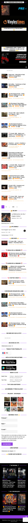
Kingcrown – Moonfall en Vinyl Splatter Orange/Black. (17, 76)
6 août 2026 (12, 257)
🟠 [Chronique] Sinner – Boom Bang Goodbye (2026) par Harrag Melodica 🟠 (17, 324)
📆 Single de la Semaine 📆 (14, 250)
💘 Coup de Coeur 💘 (14, 278)
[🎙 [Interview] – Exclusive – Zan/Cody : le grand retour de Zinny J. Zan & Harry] (10, 473)
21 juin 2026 (5, 79)
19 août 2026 (5, 128)
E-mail (3, 429)
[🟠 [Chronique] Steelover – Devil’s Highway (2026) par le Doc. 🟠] (4, 314)
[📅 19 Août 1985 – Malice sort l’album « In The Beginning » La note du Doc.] (14, 399)
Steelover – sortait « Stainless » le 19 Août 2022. (17, 143)
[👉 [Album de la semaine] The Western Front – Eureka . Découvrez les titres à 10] (4, 268)
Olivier (10, 79)
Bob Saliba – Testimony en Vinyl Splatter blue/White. (17, 85)
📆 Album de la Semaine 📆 (14, 263)
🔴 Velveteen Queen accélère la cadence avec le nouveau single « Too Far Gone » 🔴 (17, 254)
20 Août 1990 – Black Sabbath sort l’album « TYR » (16, 114)
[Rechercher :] (14, 70)
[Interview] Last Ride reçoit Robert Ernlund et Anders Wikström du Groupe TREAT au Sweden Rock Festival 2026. (16, 155)
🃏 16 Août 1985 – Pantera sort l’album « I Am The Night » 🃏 (17, 166)
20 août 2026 (5, 98)
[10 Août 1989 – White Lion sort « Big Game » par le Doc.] (20, 409)
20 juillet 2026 (12, 272)
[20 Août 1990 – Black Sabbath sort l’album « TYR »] (7, 399)
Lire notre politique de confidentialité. (12, 439)
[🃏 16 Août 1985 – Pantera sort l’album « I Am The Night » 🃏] (20, 399)
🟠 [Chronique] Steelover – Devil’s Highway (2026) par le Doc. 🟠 (17, 125)
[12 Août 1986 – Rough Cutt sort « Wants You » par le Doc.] (14, 409)
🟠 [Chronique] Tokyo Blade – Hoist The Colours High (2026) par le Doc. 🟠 (18, 105)
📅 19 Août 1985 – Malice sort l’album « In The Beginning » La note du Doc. (17, 135)
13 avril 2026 (5, 88)
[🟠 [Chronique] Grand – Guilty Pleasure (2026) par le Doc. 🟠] (4, 295)
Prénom (4, 418)
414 (13, 207)
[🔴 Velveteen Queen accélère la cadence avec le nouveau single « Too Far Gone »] (4, 255)
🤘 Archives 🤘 (14, 238)
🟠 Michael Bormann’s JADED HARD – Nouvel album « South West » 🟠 (16, 177)
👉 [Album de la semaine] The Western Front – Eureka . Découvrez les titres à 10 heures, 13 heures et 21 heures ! (17, 268)
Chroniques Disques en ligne (14, 291)
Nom (3, 424)
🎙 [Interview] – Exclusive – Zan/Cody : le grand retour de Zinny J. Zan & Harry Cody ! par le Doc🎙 (9, 484)
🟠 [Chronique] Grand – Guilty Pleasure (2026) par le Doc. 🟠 (17, 95)
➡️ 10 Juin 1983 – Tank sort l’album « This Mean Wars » (16, 242)
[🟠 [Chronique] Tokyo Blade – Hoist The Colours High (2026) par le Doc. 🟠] (4, 304)
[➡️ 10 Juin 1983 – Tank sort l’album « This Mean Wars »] (4, 243)
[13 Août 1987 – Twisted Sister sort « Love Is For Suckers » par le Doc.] (20, 404)
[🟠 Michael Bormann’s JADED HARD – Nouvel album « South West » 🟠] (4, 282)
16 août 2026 (5, 159)
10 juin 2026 (12, 244)
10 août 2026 (12, 327)
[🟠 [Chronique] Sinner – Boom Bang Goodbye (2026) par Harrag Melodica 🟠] (4, 324)
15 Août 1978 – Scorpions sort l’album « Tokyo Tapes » (16, 187)
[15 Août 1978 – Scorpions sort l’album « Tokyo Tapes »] (7, 404)
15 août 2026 (5, 180)
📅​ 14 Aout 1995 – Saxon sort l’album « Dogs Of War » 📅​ (16, 198)
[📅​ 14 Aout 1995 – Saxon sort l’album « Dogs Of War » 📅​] (14, 404)
